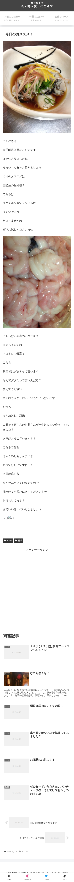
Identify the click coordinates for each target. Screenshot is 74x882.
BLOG (9, 540)
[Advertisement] (37, 590)
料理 (20, 540)
